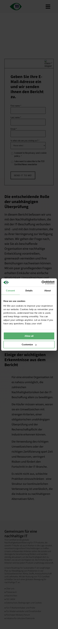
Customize (27, 344)
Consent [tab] (10, 290)
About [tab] (47, 290)
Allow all (29, 336)
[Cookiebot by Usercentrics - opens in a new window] (42, 282)
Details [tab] (29, 290)
